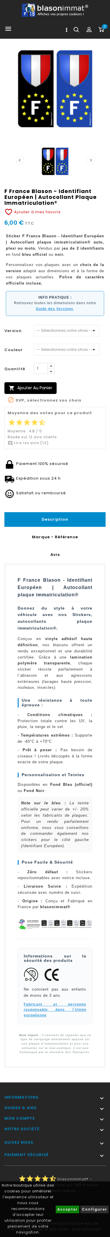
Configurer (94, 1209)
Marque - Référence (55, 537)
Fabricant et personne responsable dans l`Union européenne (55, 1009)
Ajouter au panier (30, 388)
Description (55, 519)
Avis (55, 554)
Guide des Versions (54, 309)
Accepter (67, 1209)
